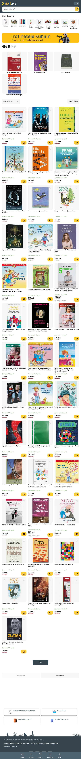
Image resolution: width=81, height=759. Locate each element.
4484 (14, 46)
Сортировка (7, 101)
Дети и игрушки (31, 26)
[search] (77, 9)
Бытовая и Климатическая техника (39, 27)
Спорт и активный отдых (48, 27)
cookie (14, 747)
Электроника (22, 26)
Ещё (40, 662)
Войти (59, 757)
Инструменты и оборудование (73, 27)
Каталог (31, 757)
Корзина (40, 757)
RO (77, 3)
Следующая (60, 675)
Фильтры (72, 101)
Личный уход (65, 26)
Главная (22, 757)
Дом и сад (13, 26)
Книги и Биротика (8, 16)
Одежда (5, 26)
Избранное (50, 757)
